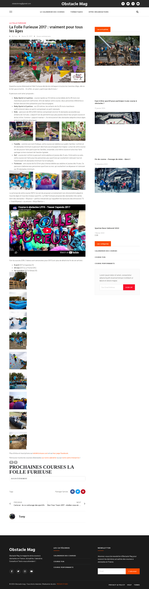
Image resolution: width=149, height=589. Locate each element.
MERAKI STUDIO (62, 584)
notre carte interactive (71, 457)
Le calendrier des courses (52, 12)
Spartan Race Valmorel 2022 (107, 228)
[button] (137, 12)
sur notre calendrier (49, 457)
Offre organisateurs (99, 12)
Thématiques (76, 12)
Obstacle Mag (74, 3)
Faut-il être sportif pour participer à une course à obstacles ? (116, 102)
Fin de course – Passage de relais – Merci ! (112, 159)
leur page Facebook (60, 453)
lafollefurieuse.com (40, 453)
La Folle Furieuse (17, 23)
